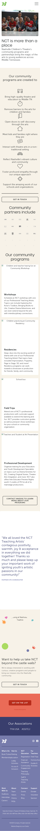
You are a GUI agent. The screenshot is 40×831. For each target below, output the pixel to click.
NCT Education (25, 752)
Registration (25, 757)
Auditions (5, 794)
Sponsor (34, 798)
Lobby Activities (14, 762)
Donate (33, 791)
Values (13, 795)
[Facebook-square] (37, 741)
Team (13, 791)
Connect (24, 788)
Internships (6, 797)
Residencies (10, 349)
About (13, 788)
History (14, 798)
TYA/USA (14, 729)
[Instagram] (33, 741)
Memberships (7, 757)
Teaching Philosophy (25, 773)
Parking (14, 754)
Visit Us (14, 751)
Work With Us (5, 789)
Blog (22, 798)
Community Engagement (25, 767)
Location (14, 757)
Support (34, 788)
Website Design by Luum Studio (20, 826)
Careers (4, 801)
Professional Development (18, 463)
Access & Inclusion (14, 768)
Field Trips (9, 408)
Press (23, 795)
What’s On (6, 751)
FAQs (13, 801)
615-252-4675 (11, 813)
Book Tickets (6, 754)
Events (23, 791)
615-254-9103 (26, 813)
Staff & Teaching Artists (24, 779)
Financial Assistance (25, 761)
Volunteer (34, 795)
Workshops (10, 294)
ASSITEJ (26, 729)
